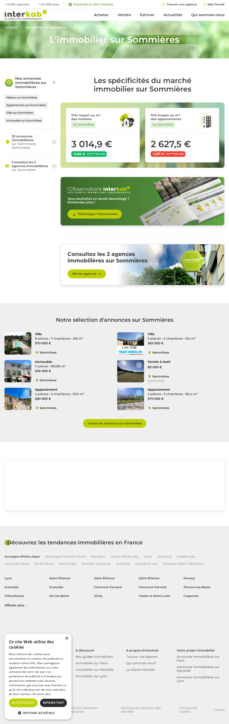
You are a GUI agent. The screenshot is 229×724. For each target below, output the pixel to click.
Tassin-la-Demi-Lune (154, 596)
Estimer (147, 15)
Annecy (189, 578)
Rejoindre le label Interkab (93, 4)
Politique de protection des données (141, 709)
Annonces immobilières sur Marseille (198, 669)
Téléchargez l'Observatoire (97, 214)
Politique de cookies (188, 709)
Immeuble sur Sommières (24, 120)
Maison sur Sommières (21, 97)
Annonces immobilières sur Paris (198, 658)
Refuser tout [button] (53, 703)
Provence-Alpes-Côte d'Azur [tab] (183, 563)
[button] (38, 712)
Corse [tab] (148, 556)
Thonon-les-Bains (196, 587)
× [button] (66, 638)
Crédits (219, 709)
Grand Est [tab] (164, 556)
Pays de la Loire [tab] (146, 563)
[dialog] (38, 677)
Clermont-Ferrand (108, 587)
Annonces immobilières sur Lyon (198, 679)
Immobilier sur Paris (92, 663)
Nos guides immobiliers (94, 657)
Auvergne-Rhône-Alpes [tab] (22, 556)
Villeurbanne (14, 596)
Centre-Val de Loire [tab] (124, 556)
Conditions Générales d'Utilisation (82, 709)
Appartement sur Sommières (26, 105)
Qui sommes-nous (208, 15)
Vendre (124, 15)
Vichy (98, 596)
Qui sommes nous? (141, 663)
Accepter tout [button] (23, 703)
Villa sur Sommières (19, 112)
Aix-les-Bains (59, 596)
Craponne (190, 596)
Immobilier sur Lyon (91, 676)
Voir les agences (84, 273)
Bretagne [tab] (98, 556)
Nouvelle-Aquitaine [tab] (96, 563)
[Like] (26, 337)
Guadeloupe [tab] (186, 556)
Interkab (10, 27)
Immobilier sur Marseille (95, 670)
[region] (114, 493)
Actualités (172, 15)
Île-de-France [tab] (44, 563)
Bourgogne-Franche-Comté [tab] (65, 556)
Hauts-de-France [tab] (16, 563)
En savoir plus (42, 694)
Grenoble (11, 587)
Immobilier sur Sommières (46, 27)
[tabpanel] (114, 592)
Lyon (8, 578)
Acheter (101, 15)
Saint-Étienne (59, 578)
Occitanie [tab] (123, 563)
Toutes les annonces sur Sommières (114, 423)
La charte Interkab (140, 670)
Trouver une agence (141, 657)
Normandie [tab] (67, 563)
